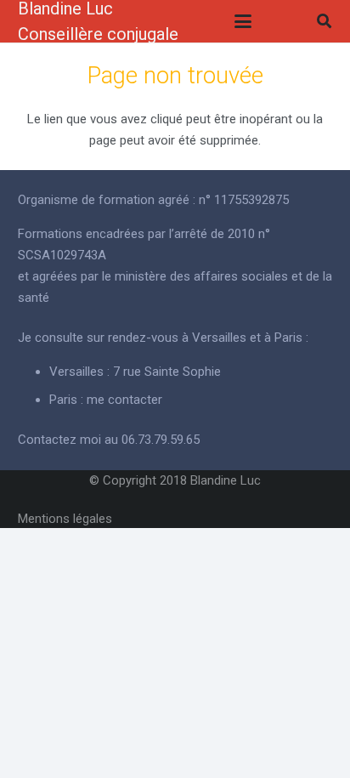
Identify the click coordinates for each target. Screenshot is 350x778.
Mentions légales (65, 518)
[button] (243, 21)
